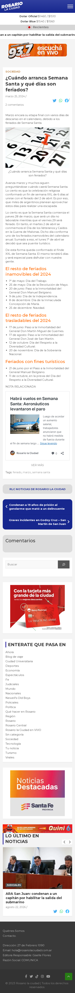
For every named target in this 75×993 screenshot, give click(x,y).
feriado (17, 472)
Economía (12, 670)
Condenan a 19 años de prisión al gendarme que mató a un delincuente (37, 506)
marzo (27, 472)
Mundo (10, 688)
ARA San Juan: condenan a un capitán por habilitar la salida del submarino (34, 898)
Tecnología (13, 743)
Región (10, 716)
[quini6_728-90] (37, 826)
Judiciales (12, 684)
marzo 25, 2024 (15, 96)
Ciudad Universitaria (19, 661)
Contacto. (9, 936)
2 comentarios (14, 104)
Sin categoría (14, 734)
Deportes (12, 666)
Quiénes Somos (13, 931)
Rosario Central (15, 725)
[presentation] (64, 842)
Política (10, 707)
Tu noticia (12, 748)
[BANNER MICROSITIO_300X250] (37, 772)
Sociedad (12, 71)
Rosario (10, 720)
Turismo (11, 753)
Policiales (11, 702)
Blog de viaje (14, 656)
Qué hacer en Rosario (20, 711)
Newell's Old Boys (17, 698)
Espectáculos (14, 675)
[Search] (64, 564)
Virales (9, 757)
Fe (7, 679)
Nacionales (13, 693)
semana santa (41, 472)
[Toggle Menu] (70, 6)
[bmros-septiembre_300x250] (37, 587)
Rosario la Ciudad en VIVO (23, 730)
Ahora (9, 652)
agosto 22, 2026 (16, 907)
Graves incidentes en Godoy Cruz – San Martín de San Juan (37, 522)
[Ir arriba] (68, 976)
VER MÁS (37, 465)
